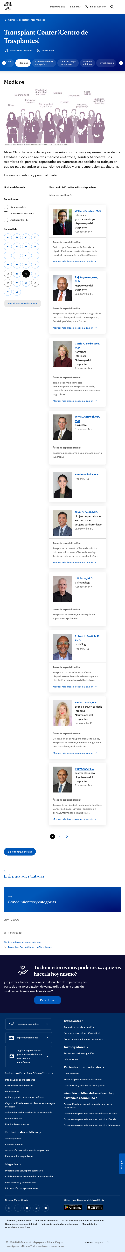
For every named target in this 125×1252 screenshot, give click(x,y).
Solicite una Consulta (20, 50)
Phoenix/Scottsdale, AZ (23, 213)
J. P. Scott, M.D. (84, 578)
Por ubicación (11, 199)
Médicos (23, 62)
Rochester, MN (18, 206)
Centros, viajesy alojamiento (68, 63)
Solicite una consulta (20, 851)
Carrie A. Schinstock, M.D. (87, 345)
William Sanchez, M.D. (88, 211)
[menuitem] (23, 63)
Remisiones (48, 50)
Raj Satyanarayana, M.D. (86, 279)
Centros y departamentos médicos (26, 19)
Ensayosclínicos (87, 63)
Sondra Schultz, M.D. (87, 474)
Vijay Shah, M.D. (84, 768)
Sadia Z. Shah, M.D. (86, 702)
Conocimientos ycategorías (44, 63)
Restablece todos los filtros (22, 303)
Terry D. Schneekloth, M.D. (87, 418)
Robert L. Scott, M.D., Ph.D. (87, 638)
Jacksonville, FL (19, 219)
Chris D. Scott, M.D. (86, 512)
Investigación (106, 62)
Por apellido (10, 228)
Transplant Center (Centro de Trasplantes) (30, 947)
